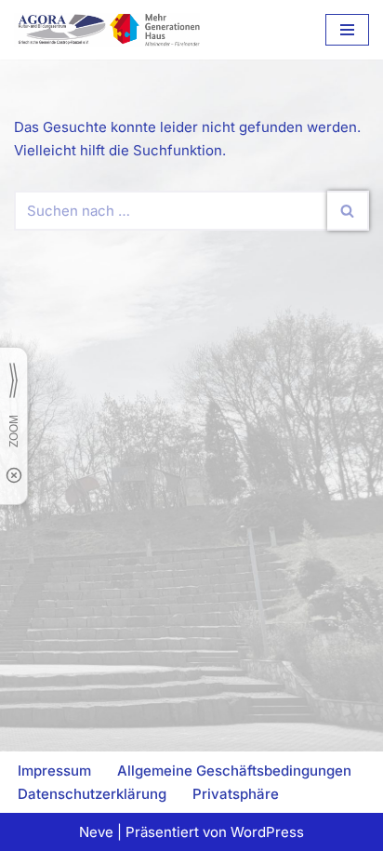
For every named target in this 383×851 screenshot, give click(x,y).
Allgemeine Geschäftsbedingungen (234, 770)
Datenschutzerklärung (92, 794)
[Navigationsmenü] (347, 30)
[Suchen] (348, 211)
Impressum (54, 770)
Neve (96, 832)
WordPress (267, 832)
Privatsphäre (235, 794)
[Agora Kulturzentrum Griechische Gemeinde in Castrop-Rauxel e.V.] (107, 30)
